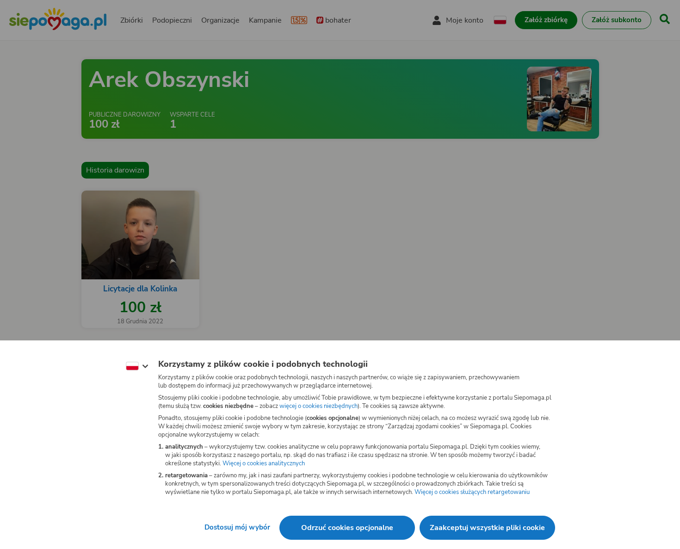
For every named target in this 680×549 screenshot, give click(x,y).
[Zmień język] (137, 366)
